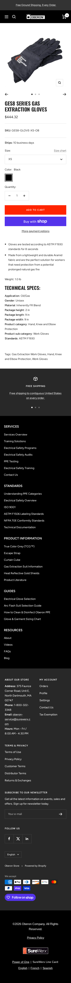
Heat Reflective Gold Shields (21, 573)
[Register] (60, 814)
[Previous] (6, 94)
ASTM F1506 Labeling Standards (24, 514)
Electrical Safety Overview (20, 500)
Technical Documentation (20, 527)
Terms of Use (13, 752)
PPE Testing (11, 461)
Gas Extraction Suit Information (23, 566)
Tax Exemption (48, 714)
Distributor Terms (15, 773)
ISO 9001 (10, 507)
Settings (44, 700)
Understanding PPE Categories (23, 493)
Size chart (60, 150)
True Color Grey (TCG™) (19, 546)
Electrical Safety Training (19, 468)
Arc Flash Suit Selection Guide (22, 605)
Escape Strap (12, 553)
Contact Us (11, 475)
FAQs (7, 651)
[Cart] (64, 17)
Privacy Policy (13, 759)
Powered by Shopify (35, 865)
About (7, 638)
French (35, 968)
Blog (6, 658)
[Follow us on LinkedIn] (26, 838)
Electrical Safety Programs (20, 448)
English (11, 854)
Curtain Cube (12, 560)
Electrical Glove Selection (20, 599)
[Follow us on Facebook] (9, 838)
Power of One (20, 961)
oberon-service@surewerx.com (17, 719)
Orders (43, 686)
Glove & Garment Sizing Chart (22, 619)
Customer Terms (15, 766)
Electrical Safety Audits (18, 454)
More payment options (36, 231)
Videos (8, 644)
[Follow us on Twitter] (18, 838)
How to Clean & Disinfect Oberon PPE (27, 612)
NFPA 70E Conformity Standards (24, 520)
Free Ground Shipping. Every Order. (36, 5)
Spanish (48, 968)
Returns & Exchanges (18, 780)
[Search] (14, 17)
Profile (43, 693)
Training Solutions (15, 441)
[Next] (64, 94)
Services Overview (15, 434)
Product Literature (15, 580)
